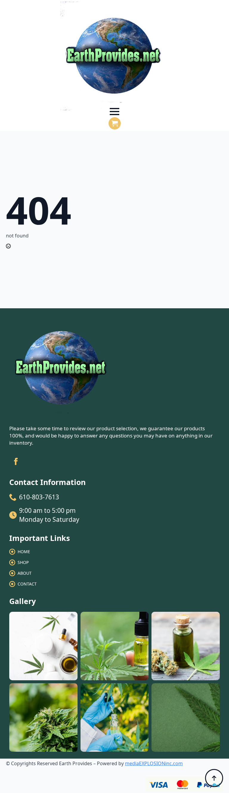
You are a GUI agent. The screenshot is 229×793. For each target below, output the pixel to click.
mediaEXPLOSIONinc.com (154, 763)
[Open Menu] (114, 111)
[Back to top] (214, 778)
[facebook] (15, 461)
